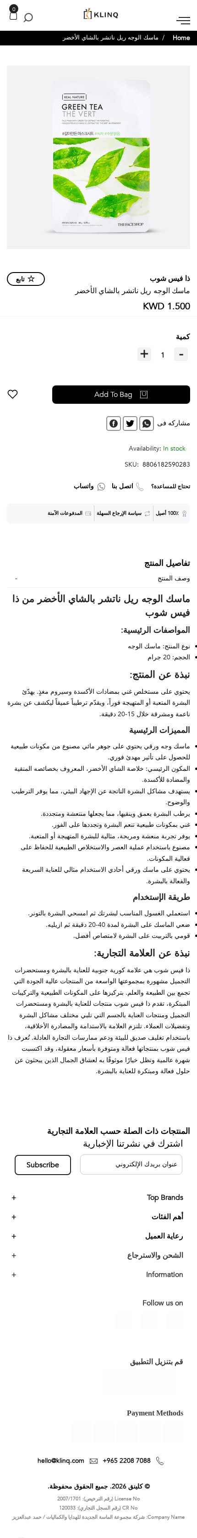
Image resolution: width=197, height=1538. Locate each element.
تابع (20, 279)
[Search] (26, 17)
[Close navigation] (9, 9)
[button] (12, 394)
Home (181, 37)
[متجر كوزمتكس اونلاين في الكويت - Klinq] (98, 14)
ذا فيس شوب (170, 278)
